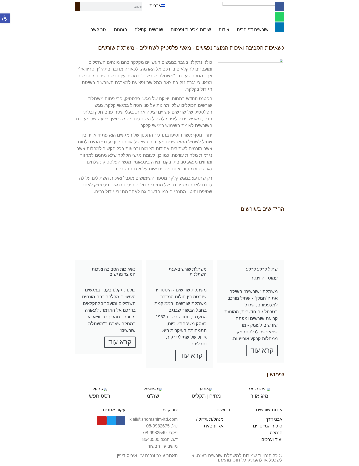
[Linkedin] (279, 27)
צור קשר (98, 29)
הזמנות (120, 29)
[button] (5, 18)
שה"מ (153, 396)
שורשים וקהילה (149, 29)
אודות (224, 29)
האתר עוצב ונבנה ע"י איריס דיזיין (147, 455)
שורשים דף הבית (253, 29)
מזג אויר (259, 396)
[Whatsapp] (279, 17)
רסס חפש (99, 396)
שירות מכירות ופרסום (191, 29)
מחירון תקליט (206, 396)
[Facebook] (279, 6)
